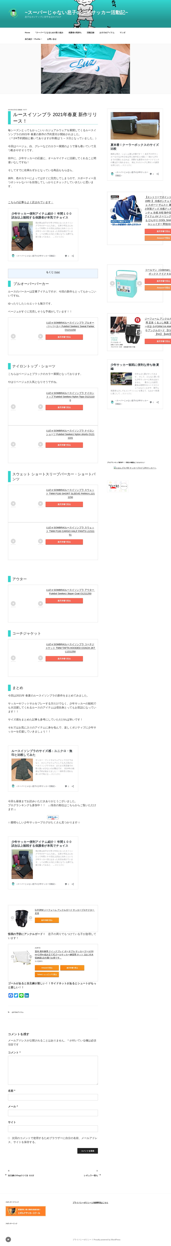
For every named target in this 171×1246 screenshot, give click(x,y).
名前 (11, 1090)
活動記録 (90, 32)
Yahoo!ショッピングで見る (47, 974)
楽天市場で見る (64, 337)
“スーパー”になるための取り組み (49, 32)
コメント (14, 1052)
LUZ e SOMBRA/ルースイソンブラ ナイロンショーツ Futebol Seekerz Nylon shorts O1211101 (70, 434)
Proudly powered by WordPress (107, 1240)
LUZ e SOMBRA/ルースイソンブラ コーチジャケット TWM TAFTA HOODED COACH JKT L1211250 (71, 648)
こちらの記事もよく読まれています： (30, 202)
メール (13, 1106)
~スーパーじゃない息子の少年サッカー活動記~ (76, 12)
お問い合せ (52, 39)
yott (25, 109)
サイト (12, 1122)
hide (57, 272)
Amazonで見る (47, 968)
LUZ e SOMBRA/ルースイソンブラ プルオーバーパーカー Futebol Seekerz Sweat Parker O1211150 (70, 326)
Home (27, 32)
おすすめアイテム (107, 32)
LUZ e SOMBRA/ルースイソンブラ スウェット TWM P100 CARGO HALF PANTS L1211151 (70, 531)
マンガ (122, 32)
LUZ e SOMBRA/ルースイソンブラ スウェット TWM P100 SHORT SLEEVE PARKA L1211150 (70, 494)
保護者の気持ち (75, 32)
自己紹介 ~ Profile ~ (33, 39)
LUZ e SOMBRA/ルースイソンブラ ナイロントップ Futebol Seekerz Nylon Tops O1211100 (70, 397)
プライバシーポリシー (82, 1240)
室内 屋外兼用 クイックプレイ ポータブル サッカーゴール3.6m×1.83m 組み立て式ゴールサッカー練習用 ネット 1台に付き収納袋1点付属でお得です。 (64, 954)
